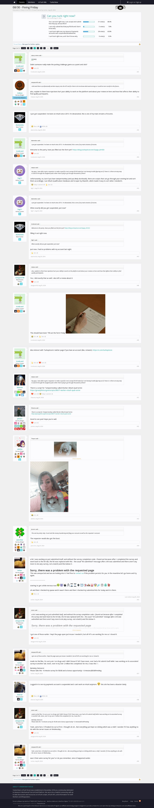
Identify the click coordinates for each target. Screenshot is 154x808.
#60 (138, 761)
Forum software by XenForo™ (29, 801)
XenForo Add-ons (52, 801)
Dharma (20, 387)
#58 (138, 699)
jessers (19, 418)
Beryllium (125, 801)
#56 (138, 641)
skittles (19, 449)
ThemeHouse (41, 803)
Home (14, 2)
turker (45, 10)
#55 (138, 599)
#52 (138, 426)
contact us (79, 573)
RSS (140, 801)
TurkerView (54, 2)
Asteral (19, 695)
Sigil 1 (20, 178)
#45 (138, 188)
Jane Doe (20, 540)
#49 (138, 340)
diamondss (20, 125)
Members (31, 2)
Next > (56, 48)
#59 (138, 736)
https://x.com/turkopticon (102, 350)
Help (131, 801)
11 (51, 48)
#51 (138, 397)
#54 (138, 545)
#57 (138, 673)
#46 (138, 211)
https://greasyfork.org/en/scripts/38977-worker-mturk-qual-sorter (55, 390)
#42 (138, 97)
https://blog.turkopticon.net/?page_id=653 (88, 150)
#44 (138, 157)
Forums (22, 2)
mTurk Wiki (42, 2)
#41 (138, 72)
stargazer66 (19, 278)
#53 (138, 519)
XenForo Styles (63, 801)
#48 (138, 285)
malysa (19, 93)
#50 (138, 366)
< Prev (23, 48)
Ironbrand (19, 66)
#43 (138, 130)
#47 (138, 256)
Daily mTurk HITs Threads (29, 10)
